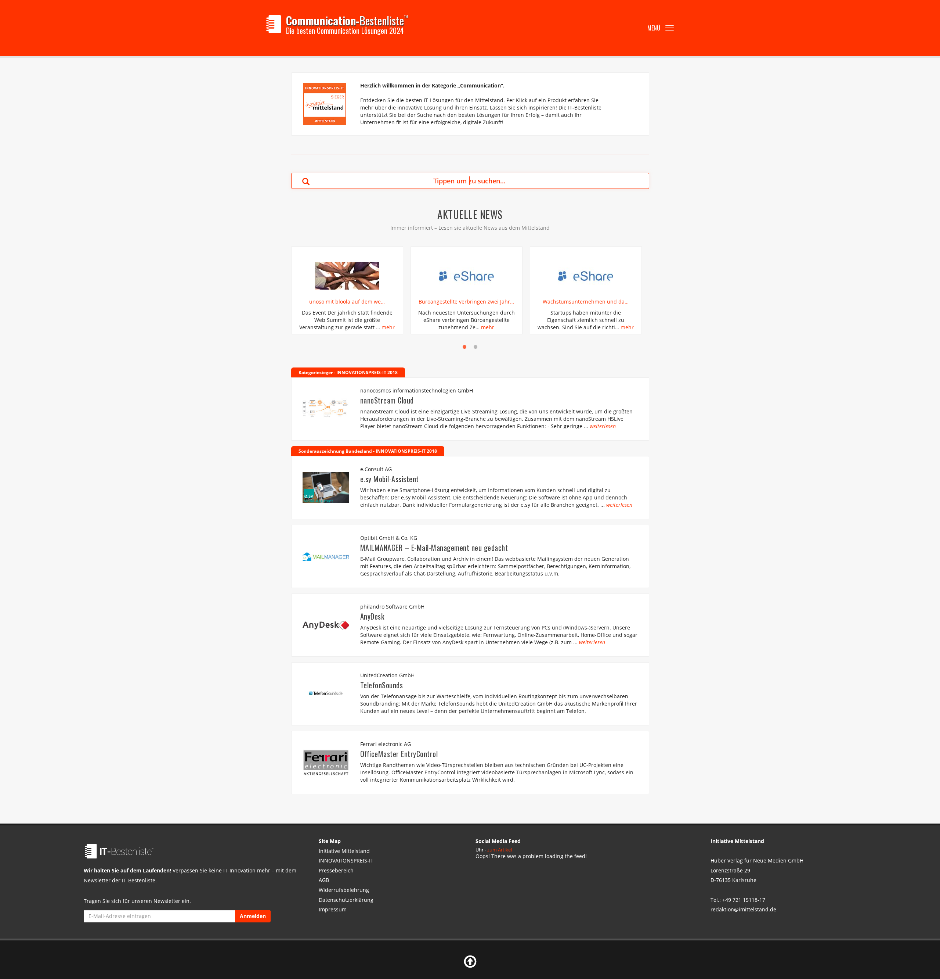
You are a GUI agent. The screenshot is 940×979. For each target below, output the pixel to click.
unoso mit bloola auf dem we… (347, 301)
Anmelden (253, 915)
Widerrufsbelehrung (344, 889)
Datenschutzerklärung (346, 899)
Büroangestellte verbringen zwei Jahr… (466, 301)
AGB (324, 879)
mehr (388, 327)
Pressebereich (336, 870)
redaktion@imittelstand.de (743, 909)
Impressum (333, 909)
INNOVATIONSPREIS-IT (346, 860)
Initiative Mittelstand (344, 850)
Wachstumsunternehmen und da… (586, 301)
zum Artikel (499, 849)
